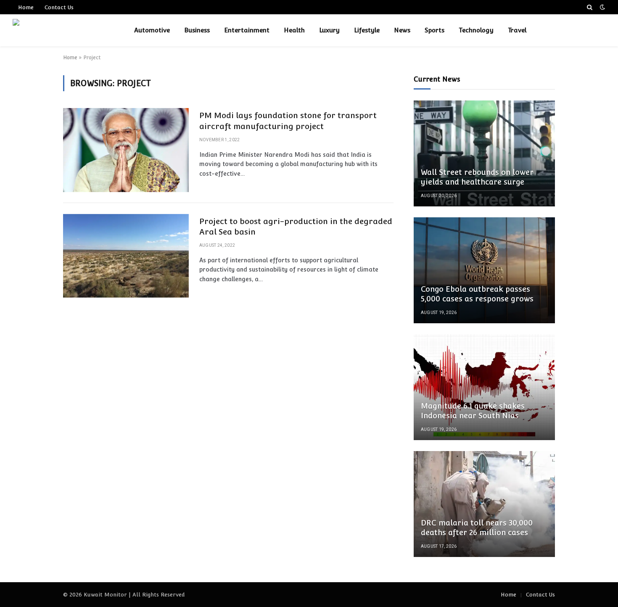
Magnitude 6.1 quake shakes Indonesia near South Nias (473, 410)
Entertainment (246, 30)
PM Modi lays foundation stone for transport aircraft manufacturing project (288, 121)
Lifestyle (367, 30)
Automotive (152, 30)
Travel (517, 30)
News (402, 30)
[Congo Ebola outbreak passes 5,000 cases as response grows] (484, 270)
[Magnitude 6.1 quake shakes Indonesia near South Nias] (484, 387)
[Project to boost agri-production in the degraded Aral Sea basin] (126, 256)
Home (26, 7)
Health (294, 30)
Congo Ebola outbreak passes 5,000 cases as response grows (477, 294)
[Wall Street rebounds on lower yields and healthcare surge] (484, 153)
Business (197, 30)
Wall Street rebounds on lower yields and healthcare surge (477, 177)
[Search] (589, 7)
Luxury (329, 30)
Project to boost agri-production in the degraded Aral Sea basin (295, 226)
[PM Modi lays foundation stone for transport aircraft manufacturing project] (126, 150)
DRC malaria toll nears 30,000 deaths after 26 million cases (477, 527)
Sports (434, 30)
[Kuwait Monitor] (62, 30)
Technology (476, 30)
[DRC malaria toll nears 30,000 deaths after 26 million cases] (484, 504)
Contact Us (59, 7)
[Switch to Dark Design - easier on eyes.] (601, 7)
